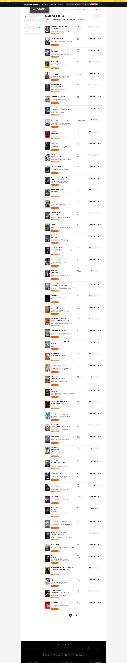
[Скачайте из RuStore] (80, 654)
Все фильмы (89, 648)
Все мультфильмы (42, 650)
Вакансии (27, 648)
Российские (28, 19)
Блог (65, 648)
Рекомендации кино (62, 650)
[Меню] (25, 4)
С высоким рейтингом (30, 16)
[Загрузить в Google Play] (58, 654)
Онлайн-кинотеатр (48, 4)
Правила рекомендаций (51, 648)
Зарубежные (36, 19)
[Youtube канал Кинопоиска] (68, 645)
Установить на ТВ (60, 4)
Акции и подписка (73, 650)
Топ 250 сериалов (72, 9)
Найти (88, 4)
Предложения (81, 648)
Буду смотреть (93, 26)
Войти (100, 4)
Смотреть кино (94, 4)
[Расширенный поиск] (86, 4)
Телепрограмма (57, 662)
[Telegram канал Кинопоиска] (65, 645)
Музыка (63, 662)
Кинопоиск (35, 662)
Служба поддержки (84, 650)
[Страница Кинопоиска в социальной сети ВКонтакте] (59, 645)
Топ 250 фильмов (63, 9)
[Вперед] (76, 615)
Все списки (26, 9)
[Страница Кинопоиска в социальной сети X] (62, 645)
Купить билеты (55, 33)
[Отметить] (101, 27)
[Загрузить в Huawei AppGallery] (69, 654)
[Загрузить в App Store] (47, 654)
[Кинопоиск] (32, 4)
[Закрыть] (48, 8)
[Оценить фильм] (99, 27)
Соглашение (40, 648)
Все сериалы (97, 648)
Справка (60, 648)
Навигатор (100, 9)
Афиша (67, 662)
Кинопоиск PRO (72, 648)
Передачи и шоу (52, 650)
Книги (71, 662)
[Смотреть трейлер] (60, 33)
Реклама (34, 648)
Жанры (27, 25)
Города (27, 31)
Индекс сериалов (82, 9)
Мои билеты (98, 15)
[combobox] (75, 4)
